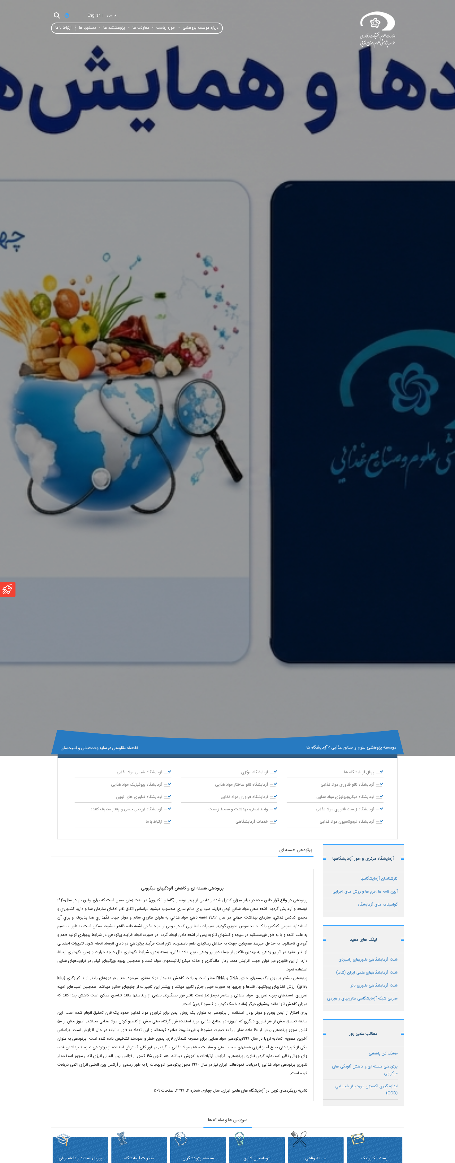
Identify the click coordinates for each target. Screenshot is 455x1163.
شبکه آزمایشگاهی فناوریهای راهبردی (368, 959)
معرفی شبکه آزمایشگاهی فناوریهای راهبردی (362, 998)
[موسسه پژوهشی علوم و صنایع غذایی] (348, 30)
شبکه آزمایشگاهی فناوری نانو (374, 985)
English (94, 15)
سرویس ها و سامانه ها (227, 1120)
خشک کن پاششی (383, 1053)
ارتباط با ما (63, 28)
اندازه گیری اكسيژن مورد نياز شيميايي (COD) (366, 1090)
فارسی (111, 15)
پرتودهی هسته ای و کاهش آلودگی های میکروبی (365, 1070)
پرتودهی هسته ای (295, 850)
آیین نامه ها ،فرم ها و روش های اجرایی (365, 891)
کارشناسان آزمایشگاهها (379, 878)
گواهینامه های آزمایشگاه (378, 904)
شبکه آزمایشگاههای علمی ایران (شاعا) (367, 972)
